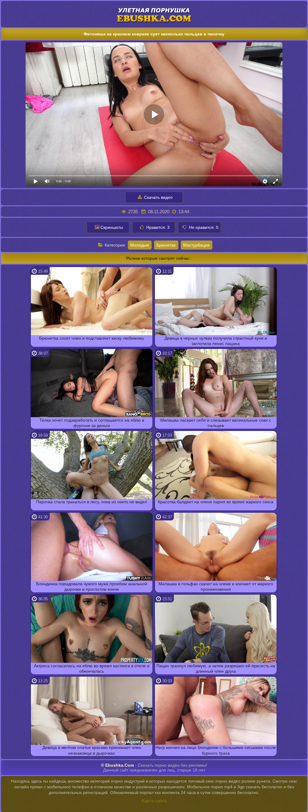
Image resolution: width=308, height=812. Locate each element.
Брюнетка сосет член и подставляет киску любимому (91, 338)
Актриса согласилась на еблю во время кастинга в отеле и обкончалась (91, 668)
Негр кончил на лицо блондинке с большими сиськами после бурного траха (216, 750)
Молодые (139, 245)
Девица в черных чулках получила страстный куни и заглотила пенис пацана (216, 341)
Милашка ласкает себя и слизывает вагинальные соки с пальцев (215, 423)
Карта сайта (154, 800)
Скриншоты (111, 227)
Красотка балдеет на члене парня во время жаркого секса (215, 501)
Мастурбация (196, 245)
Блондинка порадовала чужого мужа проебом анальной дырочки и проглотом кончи (91, 586)
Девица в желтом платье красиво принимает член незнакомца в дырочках (91, 750)
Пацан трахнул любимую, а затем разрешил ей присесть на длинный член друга (215, 668)
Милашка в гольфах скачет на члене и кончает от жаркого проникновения (216, 586)
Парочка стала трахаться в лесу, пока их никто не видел (91, 501)
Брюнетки (166, 245)
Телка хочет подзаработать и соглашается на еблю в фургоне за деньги (91, 423)
